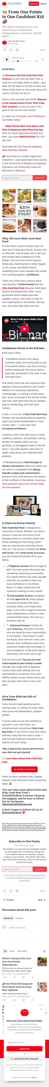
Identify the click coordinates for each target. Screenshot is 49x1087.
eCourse (29, 288)
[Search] (44, 951)
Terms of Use (37, 875)
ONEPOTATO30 (27, 136)
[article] (24, 968)
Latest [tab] (12, 951)
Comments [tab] (8, 918)
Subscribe (34, 3)
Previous (10, 900)
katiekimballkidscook (18, 804)
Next (40, 900)
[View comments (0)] (11, 49)
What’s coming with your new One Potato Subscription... (16, 961)
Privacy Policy (33, 1070)
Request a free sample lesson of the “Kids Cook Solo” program (24, 103)
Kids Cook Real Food (13, 288)
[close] (41, 1009)
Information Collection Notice (29, 878)
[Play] (7, 59)
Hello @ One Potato (16, 41)
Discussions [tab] (22, 951)
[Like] (4, 49)
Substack (12, 1081)
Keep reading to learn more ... (15, 993)
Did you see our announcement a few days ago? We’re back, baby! (17, 969)
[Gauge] (42, 59)
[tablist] (13, 918)
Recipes (28, 163)
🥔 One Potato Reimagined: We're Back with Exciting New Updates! (17, 986)
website (12, 798)
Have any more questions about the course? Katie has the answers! (23, 484)
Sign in (43, 3)
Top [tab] (5, 951)
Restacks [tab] (19, 918)
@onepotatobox (11, 812)
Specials (41, 163)
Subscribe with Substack (26, 1058)
